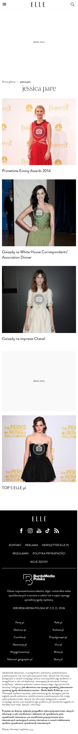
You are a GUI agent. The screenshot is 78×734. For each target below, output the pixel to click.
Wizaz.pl (58, 652)
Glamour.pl (20, 630)
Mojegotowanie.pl (19, 652)
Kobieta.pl (58, 630)
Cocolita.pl (20, 637)
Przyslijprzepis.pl (58, 637)
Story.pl (58, 659)
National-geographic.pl (19, 659)
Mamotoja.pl (20, 644)
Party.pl (19, 622)
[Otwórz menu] (4, 4)
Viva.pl (58, 644)
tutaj (31, 729)
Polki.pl (58, 622)
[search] (72, 4)
